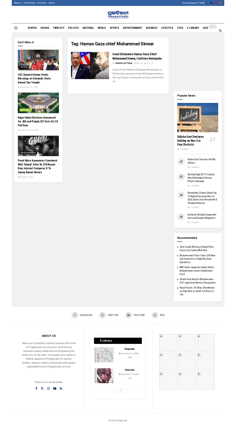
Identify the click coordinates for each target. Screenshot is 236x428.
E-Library (193, 27)
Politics (73, 27)
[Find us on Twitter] (211, 3)
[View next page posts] (121, 390)
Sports (114, 27)
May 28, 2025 (142, 63)
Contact (52, 3)
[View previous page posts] (114, 390)
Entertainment (132, 27)
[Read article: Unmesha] (104, 375)
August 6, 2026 (26, 177)
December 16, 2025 (129, 353)
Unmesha (129, 369)
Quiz (205, 27)
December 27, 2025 (28, 87)
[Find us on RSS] (221, 3)
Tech (180, 27)
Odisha (44, 27)
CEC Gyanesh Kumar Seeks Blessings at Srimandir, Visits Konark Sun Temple (34, 78)
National (88, 27)
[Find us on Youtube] (216, 3)
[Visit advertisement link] (198, 62)
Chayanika (129, 349)
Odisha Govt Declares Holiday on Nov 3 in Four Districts (190, 140)
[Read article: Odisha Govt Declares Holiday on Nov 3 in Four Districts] (197, 117)
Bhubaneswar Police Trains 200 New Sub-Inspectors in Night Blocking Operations (197, 259)
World (102, 27)
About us (18, 3)
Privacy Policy (29, 3)
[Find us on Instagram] (48, 389)
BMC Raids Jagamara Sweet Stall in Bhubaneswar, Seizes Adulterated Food (197, 270)
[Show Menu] (15, 28)
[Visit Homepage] (118, 15)
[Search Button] (220, 30)
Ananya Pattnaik (123, 63)
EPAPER (32, 27)
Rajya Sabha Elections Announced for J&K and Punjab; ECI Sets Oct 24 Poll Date (38, 121)
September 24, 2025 (28, 130)
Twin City (58, 27)
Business (151, 27)
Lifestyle (167, 27)
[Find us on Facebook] (207, 3)
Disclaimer (41, 3)
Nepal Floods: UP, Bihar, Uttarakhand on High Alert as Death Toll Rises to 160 (197, 291)
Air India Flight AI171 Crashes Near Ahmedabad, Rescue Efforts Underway (201, 178)
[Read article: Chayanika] (104, 354)
